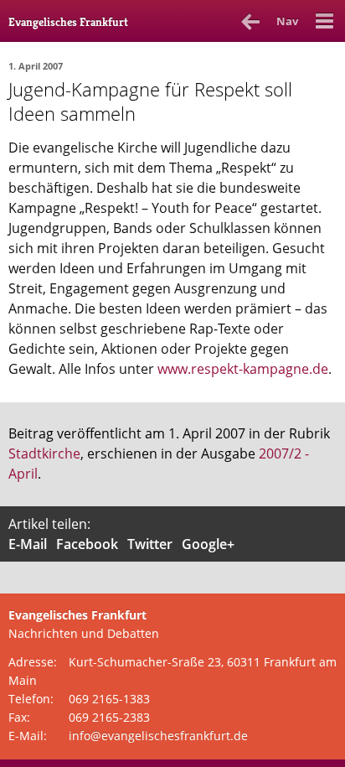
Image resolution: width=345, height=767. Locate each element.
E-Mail (27, 544)
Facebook (87, 544)
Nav (287, 21)
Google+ (208, 544)
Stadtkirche (44, 453)
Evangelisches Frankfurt (68, 21)
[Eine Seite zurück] (250, 21)
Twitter (149, 544)
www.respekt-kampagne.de (242, 369)
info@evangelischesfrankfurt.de (158, 736)
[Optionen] (324, 21)
